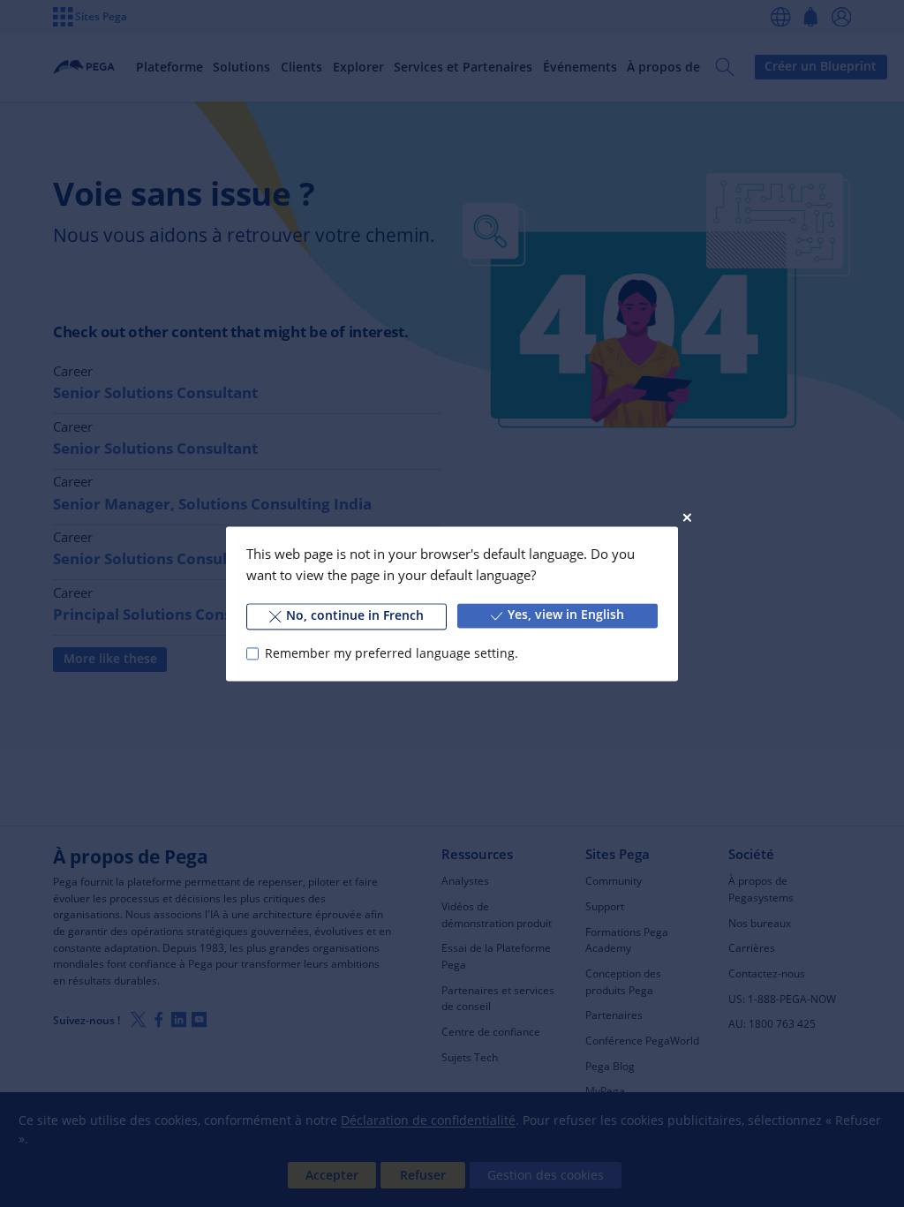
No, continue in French (355, 615)
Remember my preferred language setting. (391, 653)
